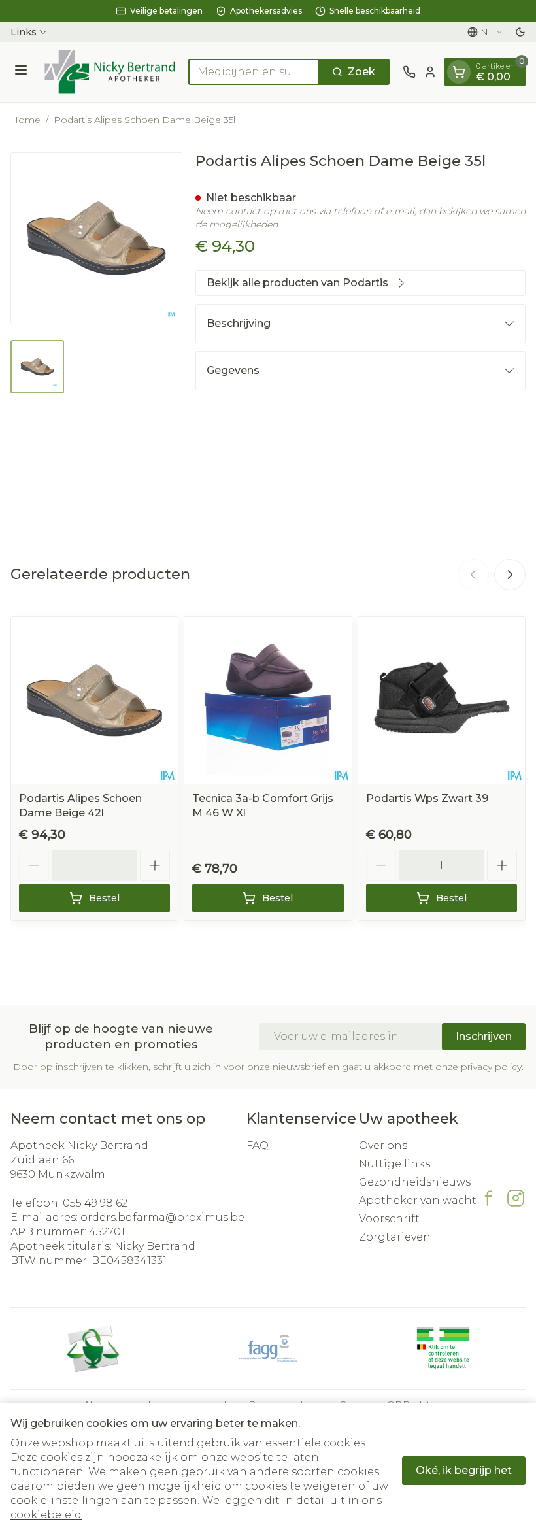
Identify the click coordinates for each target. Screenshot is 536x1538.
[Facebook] (488, 1198)
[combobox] (253, 72)
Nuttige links (394, 1164)
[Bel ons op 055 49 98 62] (409, 71)
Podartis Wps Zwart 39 (427, 798)
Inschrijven (484, 1036)
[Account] (430, 71)
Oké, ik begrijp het (464, 1470)
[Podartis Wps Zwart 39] (441, 700)
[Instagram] (516, 1198)
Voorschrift (389, 1218)
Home (25, 119)
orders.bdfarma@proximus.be (162, 1217)
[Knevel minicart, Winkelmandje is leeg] (459, 72)
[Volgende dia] (510, 574)
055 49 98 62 (95, 1203)
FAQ (257, 1145)
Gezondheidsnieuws (415, 1182)
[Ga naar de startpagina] (109, 72)
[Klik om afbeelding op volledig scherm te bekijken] (96, 238)
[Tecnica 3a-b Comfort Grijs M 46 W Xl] (267, 700)
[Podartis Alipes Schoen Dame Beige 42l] (94, 700)
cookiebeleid (46, 1515)
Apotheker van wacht (418, 1200)
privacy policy (491, 1067)
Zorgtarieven (395, 1237)
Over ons (383, 1145)
